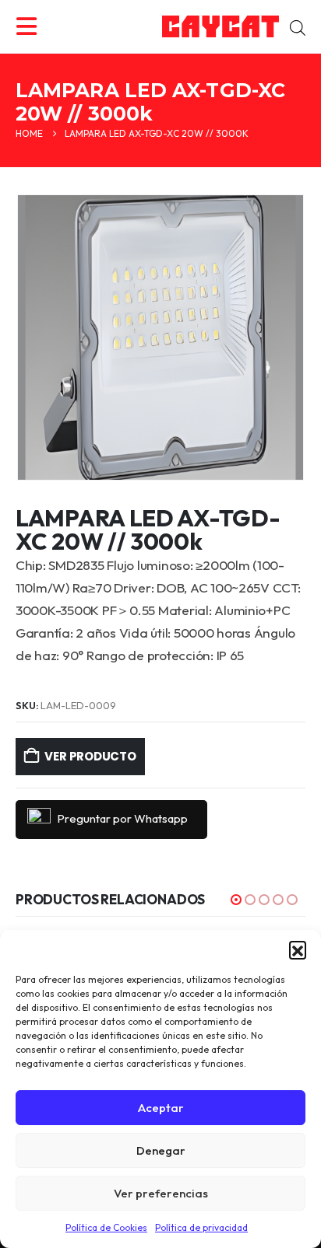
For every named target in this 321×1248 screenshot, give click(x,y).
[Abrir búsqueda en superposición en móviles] (297, 26)
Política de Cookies (106, 1227)
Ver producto (90, 756)
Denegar (160, 1150)
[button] (297, 949)
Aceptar (161, 1107)
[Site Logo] (220, 26)
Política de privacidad (201, 1227)
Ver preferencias (161, 1193)
